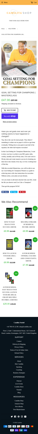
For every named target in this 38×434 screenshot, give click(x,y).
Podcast (19, 381)
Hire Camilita (19, 364)
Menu (6, 2)
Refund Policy (19, 353)
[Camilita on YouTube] (25, 417)
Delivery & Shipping (19, 344)
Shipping (4, 104)
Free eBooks (19, 406)
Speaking (19, 367)
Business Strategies (19, 373)
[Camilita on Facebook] (15, 417)
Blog (19, 392)
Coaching (19, 370)
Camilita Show (19, 387)
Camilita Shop (19, 401)
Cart (35, 2)
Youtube (19, 390)
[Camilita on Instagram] (22, 417)
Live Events (19, 384)
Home (3, 28)
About (19, 361)
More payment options (10, 122)
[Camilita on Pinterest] (19, 417)
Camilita (19, 422)
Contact (19, 341)
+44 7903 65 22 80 (12, 327)
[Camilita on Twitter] (12, 417)
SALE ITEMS (12, 28)
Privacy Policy (19, 347)
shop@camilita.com (25, 327)
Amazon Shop (19, 404)
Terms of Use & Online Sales (19, 350)
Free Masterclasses (19, 409)
